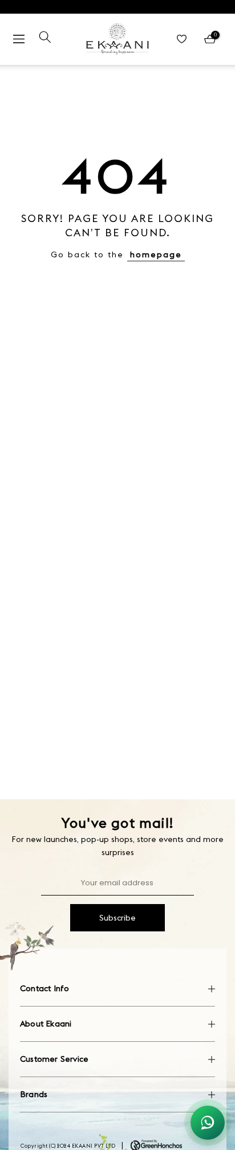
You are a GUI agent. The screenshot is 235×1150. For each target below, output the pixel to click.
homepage (156, 254)
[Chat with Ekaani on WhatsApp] (208, 1123)
